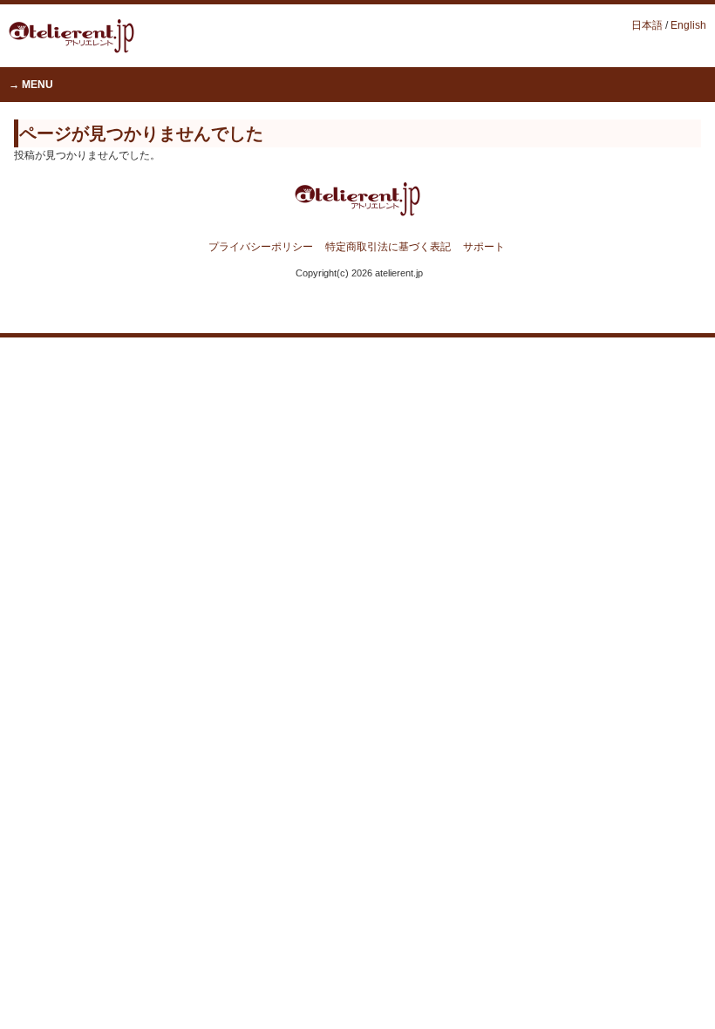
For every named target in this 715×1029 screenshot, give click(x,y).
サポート (484, 247)
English (688, 25)
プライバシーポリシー (260, 247)
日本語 (647, 25)
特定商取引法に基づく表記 (388, 247)
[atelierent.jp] (71, 48)
